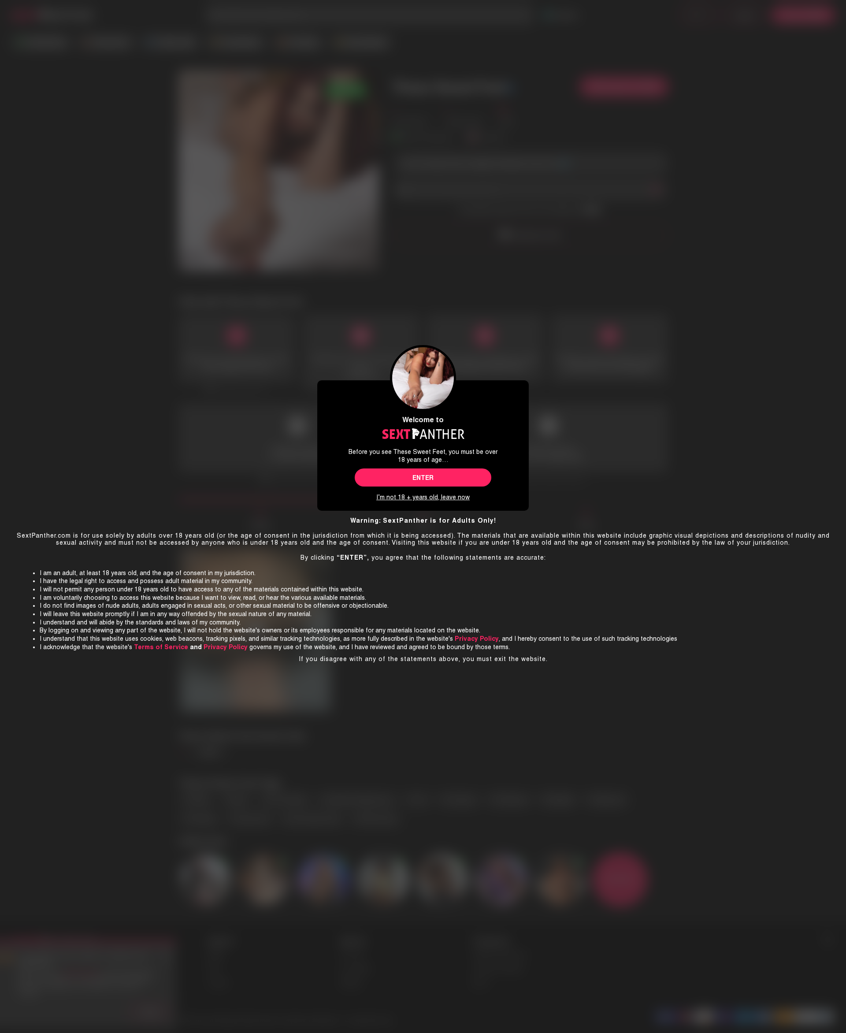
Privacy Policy (226, 646)
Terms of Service (161, 646)
